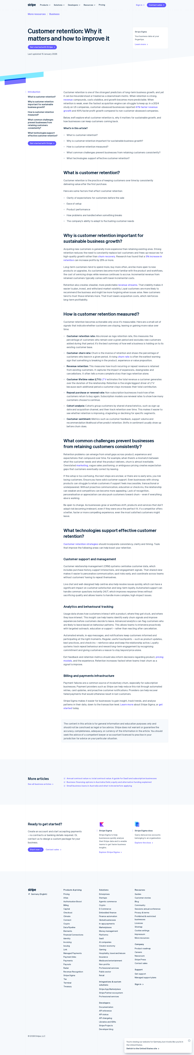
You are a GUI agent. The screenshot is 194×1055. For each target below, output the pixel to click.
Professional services (109, 968)
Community (140, 905)
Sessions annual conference (147, 908)
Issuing (66, 945)
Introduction (34, 91)
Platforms (103, 934)
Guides (138, 894)
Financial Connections (73, 934)
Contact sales (155, 5)
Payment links (69, 957)
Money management (108, 931)
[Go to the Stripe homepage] (31, 890)
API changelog (105, 1018)
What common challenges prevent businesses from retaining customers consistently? (40, 123)
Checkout (67, 912)
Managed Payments (72, 953)
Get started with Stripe (41, 47)
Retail (101, 975)
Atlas (65, 897)
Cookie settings (142, 930)
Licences (139, 923)
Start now (35, 849)
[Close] (189, 1041)
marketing (82, 465)
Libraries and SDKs (107, 1021)
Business (54, 13)
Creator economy (107, 945)
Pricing (102, 5)
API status (103, 1014)
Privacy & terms (142, 912)
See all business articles (39, 784)
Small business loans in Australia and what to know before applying (99, 785)
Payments (68, 960)
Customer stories (143, 897)
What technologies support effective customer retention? (42, 134)
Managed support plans (145, 977)
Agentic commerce (108, 901)
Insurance (103, 957)
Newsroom (140, 955)
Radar (66, 968)
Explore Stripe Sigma (109, 852)
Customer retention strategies (80, 543)
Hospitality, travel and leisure (112, 953)
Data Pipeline (69, 927)
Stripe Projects (106, 1025)
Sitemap (138, 926)
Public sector (105, 971)
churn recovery (106, 256)
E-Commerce (105, 908)
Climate (66, 916)
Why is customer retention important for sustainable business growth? (41, 104)
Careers (138, 952)
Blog (137, 901)
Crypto (66, 923)
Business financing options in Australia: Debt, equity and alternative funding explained (109, 782)
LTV (104, 379)
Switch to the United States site (141, 1048)
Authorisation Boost (72, 901)
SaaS (101, 938)
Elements (67, 931)
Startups (103, 897)
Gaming (102, 949)
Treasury (67, 986)
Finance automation (108, 916)
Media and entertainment (110, 960)
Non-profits (104, 964)
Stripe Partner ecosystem (111, 992)
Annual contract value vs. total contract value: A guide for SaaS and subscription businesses (112, 778)
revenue (68, 99)
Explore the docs (143, 842)
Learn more (140, 44)
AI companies (105, 942)
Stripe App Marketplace (110, 989)
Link (65, 949)
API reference (105, 1010)
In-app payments (107, 923)
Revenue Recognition (73, 971)
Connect (67, 920)
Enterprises (104, 894)
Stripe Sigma (69, 975)
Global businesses (107, 920)
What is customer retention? (42, 96)
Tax (65, 979)
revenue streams (127, 284)
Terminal (67, 982)
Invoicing (67, 942)
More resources (37, 13)
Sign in (139, 5)
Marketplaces (105, 927)
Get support (140, 973)
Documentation (106, 1007)
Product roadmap (143, 948)
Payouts (67, 964)
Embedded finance (107, 912)
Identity (67, 938)
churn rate (124, 356)
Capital (66, 908)
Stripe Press (140, 959)
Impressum (140, 934)
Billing (66, 905)
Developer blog (106, 1029)
